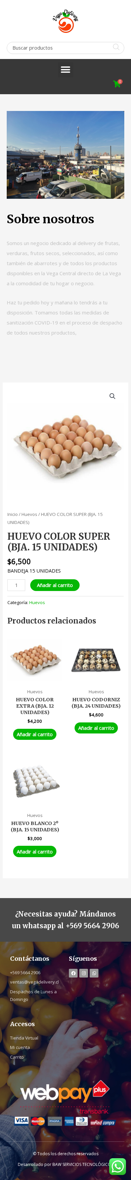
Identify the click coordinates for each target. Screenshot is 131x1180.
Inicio (12, 514)
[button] (65, 69)
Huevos (29, 514)
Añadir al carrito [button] (35, 734)
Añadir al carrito (55, 585)
